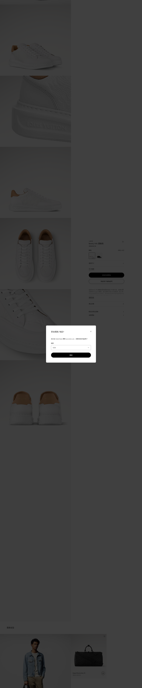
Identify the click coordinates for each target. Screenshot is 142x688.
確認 (71, 355)
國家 (52, 343)
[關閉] (91, 331)
